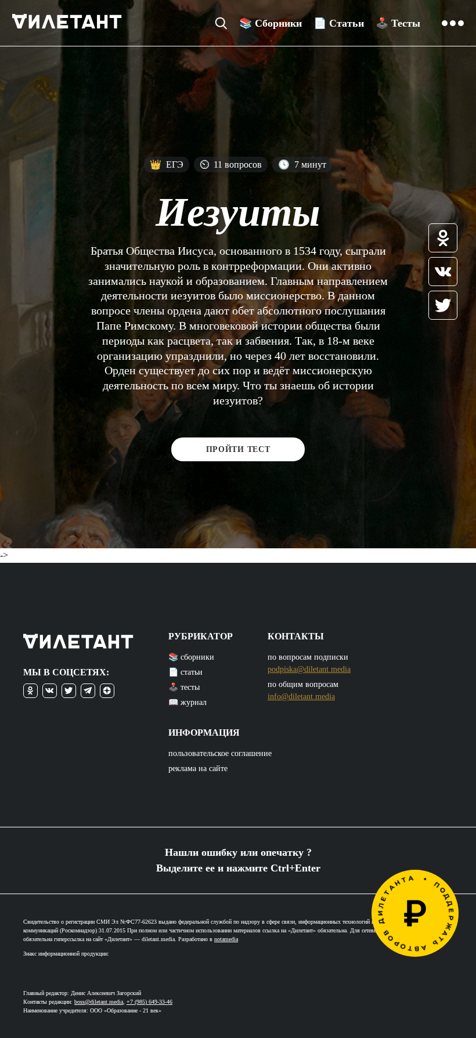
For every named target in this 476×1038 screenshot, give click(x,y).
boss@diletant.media (98, 1002)
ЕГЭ (166, 164)
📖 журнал (187, 702)
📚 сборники (191, 657)
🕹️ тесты (184, 687)
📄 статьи (185, 672)
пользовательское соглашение (220, 753)
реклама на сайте (198, 768)
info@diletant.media (301, 696)
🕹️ (398, 23)
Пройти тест (238, 449)
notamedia (226, 939)
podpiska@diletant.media (309, 669)
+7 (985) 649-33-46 (149, 1002)
